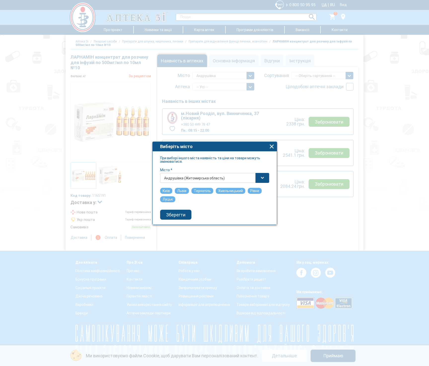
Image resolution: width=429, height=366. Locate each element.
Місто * (166, 170)
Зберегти (175, 214)
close (271, 146)
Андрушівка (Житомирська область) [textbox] (194, 178)
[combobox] (214, 178)
